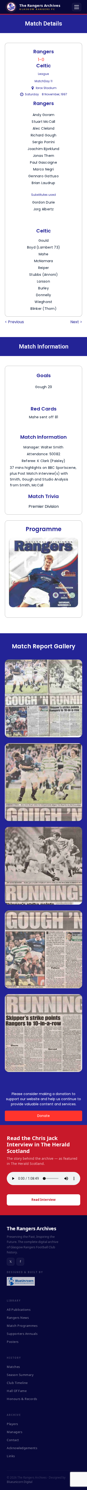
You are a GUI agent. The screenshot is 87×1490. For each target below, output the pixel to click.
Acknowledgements (22, 1448)
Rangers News (18, 1317)
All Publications (18, 1309)
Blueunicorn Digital (19, 1482)
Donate (43, 1115)
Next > (76, 322)
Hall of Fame (17, 1391)
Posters (13, 1341)
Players (12, 1424)
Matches (13, 1367)
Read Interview (43, 1199)
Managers (14, 1432)
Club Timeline (17, 1383)
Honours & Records (22, 1399)
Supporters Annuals (22, 1333)
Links (11, 1456)
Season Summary (20, 1375)
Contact (13, 1440)
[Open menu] (76, 7)
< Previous (14, 322)
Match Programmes (22, 1325)
